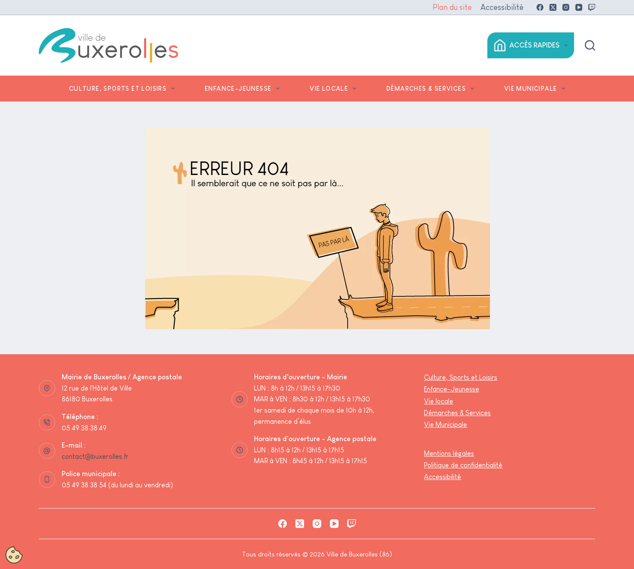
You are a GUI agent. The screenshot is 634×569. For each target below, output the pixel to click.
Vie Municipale (530, 88)
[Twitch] (591, 7)
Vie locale (329, 88)
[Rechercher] (590, 45)
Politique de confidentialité (463, 465)
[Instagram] (565, 7)
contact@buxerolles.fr (95, 456)
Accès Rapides (534, 45)
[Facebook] (540, 7)
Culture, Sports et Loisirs (117, 88)
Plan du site (452, 7)
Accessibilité (502, 7)
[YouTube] (578, 7)
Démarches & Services (426, 88)
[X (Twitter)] (552, 7)
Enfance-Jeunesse (238, 88)
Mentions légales (449, 453)
